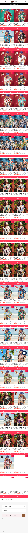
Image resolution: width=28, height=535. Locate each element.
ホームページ (3, 499)
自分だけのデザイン (7, 28)
